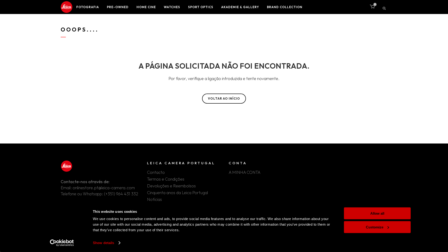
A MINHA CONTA (244, 172)
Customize (374, 227)
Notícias (154, 199)
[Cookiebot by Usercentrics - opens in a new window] (62, 242)
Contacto (156, 172)
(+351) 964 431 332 (121, 193)
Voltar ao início (224, 98)
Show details (103, 243)
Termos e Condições (165, 179)
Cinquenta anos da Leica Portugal (177, 192)
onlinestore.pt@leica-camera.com (104, 187)
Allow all (377, 213)
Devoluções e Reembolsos (171, 186)
